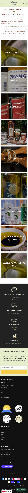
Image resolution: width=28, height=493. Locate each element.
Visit (2, 434)
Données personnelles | (17, 485)
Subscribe (14, 372)
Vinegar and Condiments (7, 390)
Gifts (2, 392)
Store (2, 432)
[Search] (26, 3)
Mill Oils (3, 382)
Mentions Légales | (8, 485)
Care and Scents (5, 397)
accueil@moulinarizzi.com (16, 26)
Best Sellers (4, 387)
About (2, 429)
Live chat (14, 299)
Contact (3, 437)
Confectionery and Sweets (7, 385)
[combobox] (6, 491)
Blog (2, 439)
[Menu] (2, 3)
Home (2, 442)
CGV (23, 485)
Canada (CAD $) (13, 473)
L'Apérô (3, 395)
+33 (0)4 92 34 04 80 (14, 297)
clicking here (12, 29)
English (13, 475)
